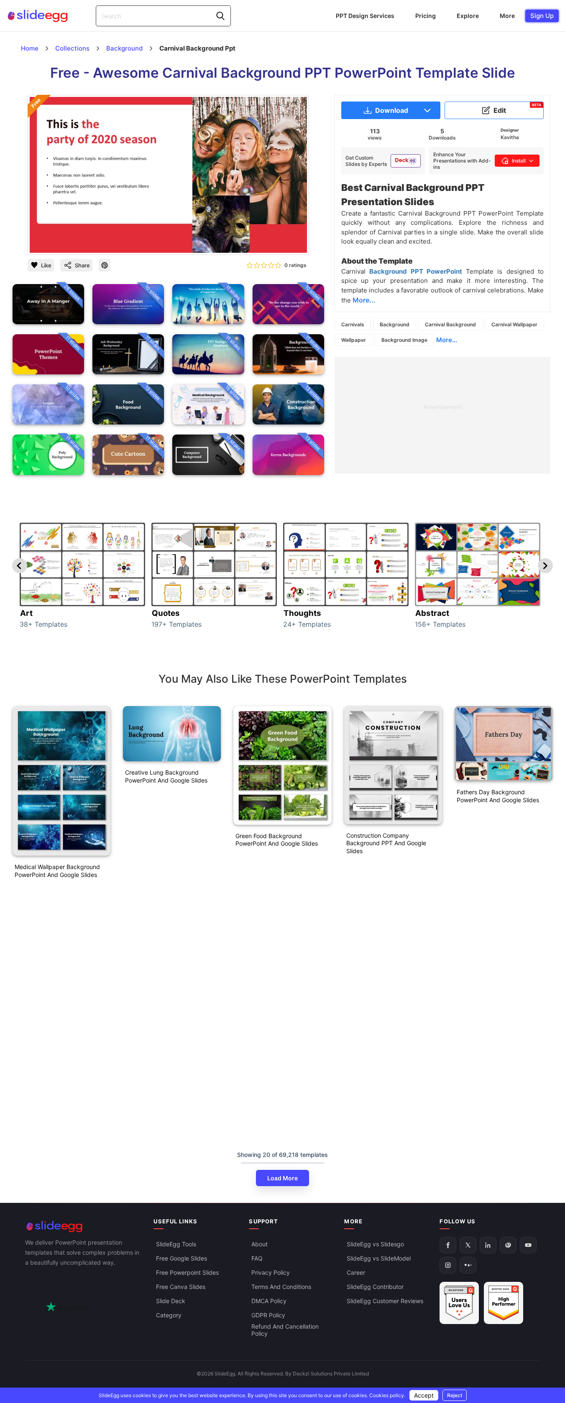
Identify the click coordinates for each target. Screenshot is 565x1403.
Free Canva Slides (180, 1286)
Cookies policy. (387, 1395)
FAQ (257, 1258)
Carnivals (352, 324)
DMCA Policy (268, 1300)
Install (519, 161)
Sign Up (542, 16)
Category (169, 1315)
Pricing (425, 15)
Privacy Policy (270, 1272)
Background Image (404, 340)
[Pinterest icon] (104, 265)
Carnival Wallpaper (514, 324)
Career (356, 1272)
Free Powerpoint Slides (187, 1272)
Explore (468, 15)
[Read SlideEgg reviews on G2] (459, 1303)
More (507, 15)
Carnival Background (450, 324)
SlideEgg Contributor (375, 1286)
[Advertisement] (442, 415)
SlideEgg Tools (176, 1244)
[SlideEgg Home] (83, 1226)
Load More (282, 1178)
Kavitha (510, 137)
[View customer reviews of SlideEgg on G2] (503, 1303)
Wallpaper (353, 340)
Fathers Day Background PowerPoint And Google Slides (498, 795)
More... (446, 340)
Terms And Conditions (281, 1286)
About (259, 1244)
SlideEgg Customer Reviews (385, 1300)
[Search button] (220, 16)
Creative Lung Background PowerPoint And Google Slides (166, 776)
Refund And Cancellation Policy (285, 1330)
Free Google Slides (181, 1258)
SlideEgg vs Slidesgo (375, 1244)
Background (394, 324)
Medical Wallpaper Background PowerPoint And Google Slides (57, 870)
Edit (517, 108)
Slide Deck (170, 1300)
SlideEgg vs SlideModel (379, 1258)
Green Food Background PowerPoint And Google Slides (276, 839)
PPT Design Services (365, 15)
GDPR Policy (268, 1315)
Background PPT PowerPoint (417, 271)
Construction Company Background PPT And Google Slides (386, 843)
